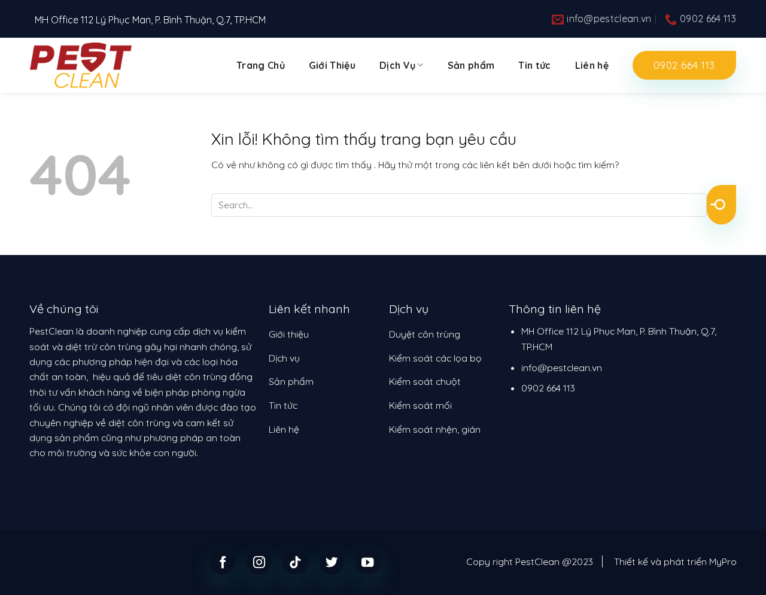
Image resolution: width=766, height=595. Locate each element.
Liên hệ (592, 65)
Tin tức (534, 65)
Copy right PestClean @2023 (529, 561)
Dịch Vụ (397, 65)
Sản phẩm (471, 65)
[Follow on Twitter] (332, 562)
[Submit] (721, 204)
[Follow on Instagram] (259, 562)
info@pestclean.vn (561, 368)
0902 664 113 (548, 388)
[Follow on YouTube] (368, 562)
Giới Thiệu (332, 65)
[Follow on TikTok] (295, 562)
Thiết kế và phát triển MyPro (675, 561)
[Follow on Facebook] (223, 562)
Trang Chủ (260, 65)
